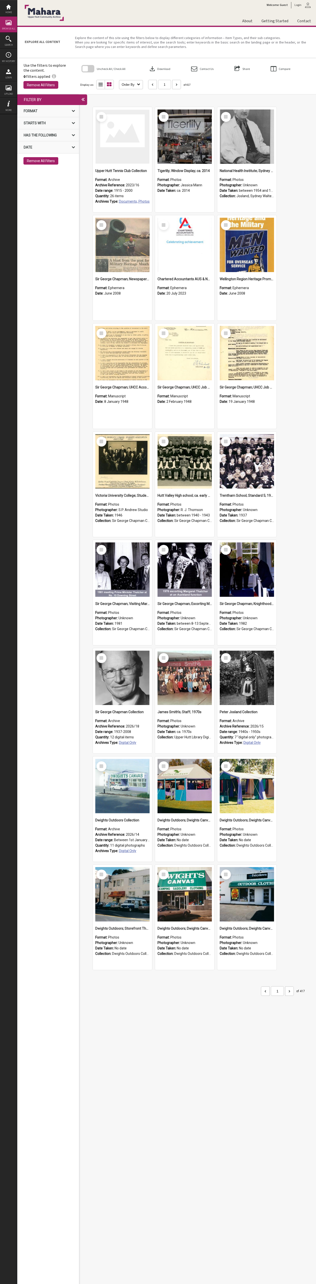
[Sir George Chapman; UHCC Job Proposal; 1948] (185, 353)
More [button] (8, 110)
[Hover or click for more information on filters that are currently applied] (54, 76)
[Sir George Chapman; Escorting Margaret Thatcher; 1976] (185, 569)
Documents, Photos (134, 201)
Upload (8, 93)
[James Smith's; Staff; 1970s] (185, 678)
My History (8, 61)
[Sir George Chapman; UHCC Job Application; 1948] (247, 353)
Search (8, 44)
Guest (284, 5)
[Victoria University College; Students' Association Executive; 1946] (122, 461)
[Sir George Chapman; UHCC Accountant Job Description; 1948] (122, 353)
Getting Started (274, 21)
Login (8, 77)
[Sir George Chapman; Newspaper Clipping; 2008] (122, 245)
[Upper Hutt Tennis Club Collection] (122, 136)
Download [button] (159, 68)
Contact (304, 21)
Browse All (8, 28)
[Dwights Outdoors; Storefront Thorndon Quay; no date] (122, 894)
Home (8, 12)
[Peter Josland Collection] (247, 678)
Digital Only (127, 743)
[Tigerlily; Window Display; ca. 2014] (185, 136)
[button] (202, 69)
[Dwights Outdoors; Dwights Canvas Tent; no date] (185, 786)
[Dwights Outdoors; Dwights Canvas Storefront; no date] (185, 894)
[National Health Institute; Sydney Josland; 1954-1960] (247, 136)
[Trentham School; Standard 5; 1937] (247, 461)
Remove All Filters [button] (41, 85)
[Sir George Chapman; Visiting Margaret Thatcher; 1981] (122, 569)
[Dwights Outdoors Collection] (122, 786)
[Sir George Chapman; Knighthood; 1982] (247, 569)
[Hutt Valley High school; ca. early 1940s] (185, 461)
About (247, 21)
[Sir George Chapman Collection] (122, 678)
